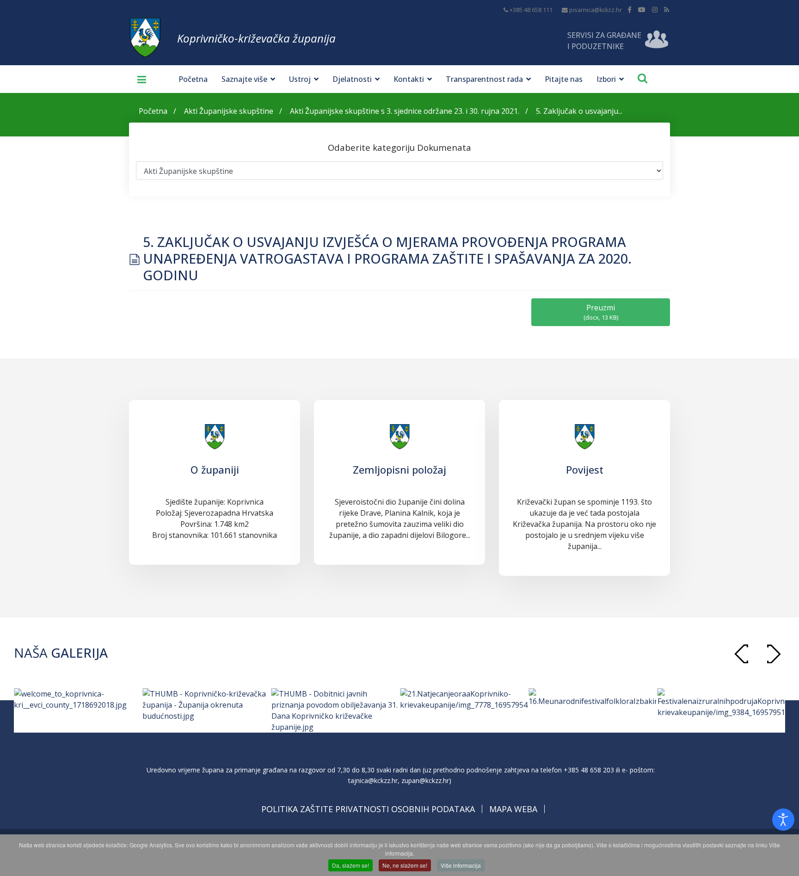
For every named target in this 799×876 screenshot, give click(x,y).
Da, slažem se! (350, 865)
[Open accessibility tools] (783, 819)
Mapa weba (513, 809)
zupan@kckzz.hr (425, 780)
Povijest (584, 469)
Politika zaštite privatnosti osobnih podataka (368, 809)
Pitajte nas (564, 79)
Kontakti (408, 79)
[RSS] (666, 9)
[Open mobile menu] (138, 79)
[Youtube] (641, 9)
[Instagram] (655, 9)
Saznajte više (244, 79)
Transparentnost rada (484, 79)
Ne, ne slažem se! (404, 865)
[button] (774, 653)
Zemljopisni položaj (399, 469)
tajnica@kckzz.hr (373, 780)
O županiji (215, 469)
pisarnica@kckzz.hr (595, 10)
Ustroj (300, 79)
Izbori (606, 79)
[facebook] (629, 9)
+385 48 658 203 (589, 769)
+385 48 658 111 (531, 10)
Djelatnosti (352, 79)
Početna (193, 79)
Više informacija (461, 865)
